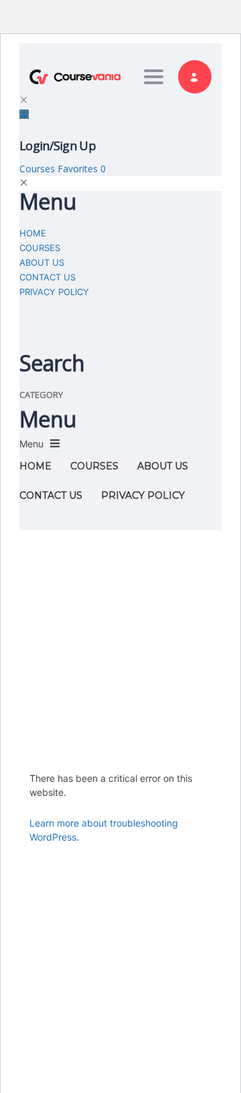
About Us (41, 262)
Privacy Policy (54, 291)
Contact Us (47, 277)
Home (32, 233)
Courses (38, 168)
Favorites (82, 168)
